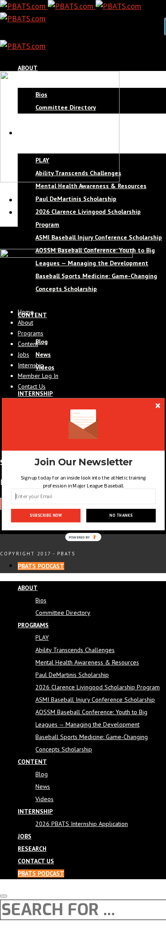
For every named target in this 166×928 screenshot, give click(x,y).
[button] (83, 462)
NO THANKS (120, 515)
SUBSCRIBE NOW (46, 515)
